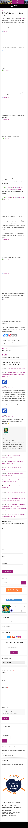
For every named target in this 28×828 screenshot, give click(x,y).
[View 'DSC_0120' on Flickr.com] (7, 187)
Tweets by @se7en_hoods (8, 621)
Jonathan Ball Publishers (10, 806)
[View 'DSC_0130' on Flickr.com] (14, 282)
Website (4, 563)
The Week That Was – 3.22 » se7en (16, 368)
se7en (4, 434)
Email (4, 556)
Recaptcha (5, 707)
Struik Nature (6, 810)
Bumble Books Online (9, 815)
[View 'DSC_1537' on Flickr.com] (14, 126)
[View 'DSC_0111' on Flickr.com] (14, 205)
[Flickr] (16, 636)
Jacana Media (6, 817)
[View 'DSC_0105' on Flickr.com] (10, 189)
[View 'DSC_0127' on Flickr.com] (14, 246)
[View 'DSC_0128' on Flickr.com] (14, 263)
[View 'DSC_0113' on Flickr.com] (14, 197)
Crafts (9, 340)
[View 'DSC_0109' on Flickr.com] (20, 197)
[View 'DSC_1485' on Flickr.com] (14, 156)
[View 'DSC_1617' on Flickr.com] (14, 37)
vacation (22, 18)
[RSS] (11, 636)
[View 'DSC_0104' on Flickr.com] (17, 189)
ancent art (9, 342)
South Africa (15, 340)
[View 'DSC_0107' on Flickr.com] (20, 187)
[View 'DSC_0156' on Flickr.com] (14, 308)
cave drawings (17, 342)
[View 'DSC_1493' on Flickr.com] (14, 79)
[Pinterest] (14, 636)
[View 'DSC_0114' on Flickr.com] (7, 197)
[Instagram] (19, 636)
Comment (5, 528)
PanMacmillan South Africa (11, 812)
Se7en (18, 825)
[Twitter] (8, 636)
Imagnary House (7, 813)
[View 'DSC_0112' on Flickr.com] (14, 187)
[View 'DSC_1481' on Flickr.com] (14, 58)
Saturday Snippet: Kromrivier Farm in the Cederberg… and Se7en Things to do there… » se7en (13, 374)
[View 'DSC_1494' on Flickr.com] (14, 104)
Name (4, 549)
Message (5, 687)
